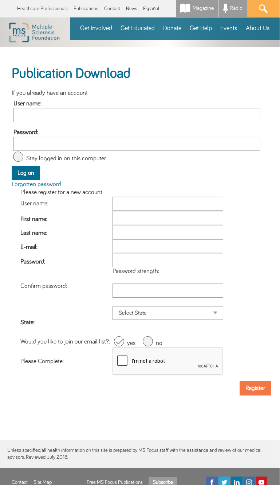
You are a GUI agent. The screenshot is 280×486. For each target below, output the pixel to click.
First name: (33, 219)
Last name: (33, 233)
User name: (27, 103)
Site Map (42, 482)
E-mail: (29, 247)
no (159, 343)
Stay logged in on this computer (66, 158)
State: (27, 322)
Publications (86, 8)
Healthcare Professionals (42, 8)
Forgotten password (36, 184)
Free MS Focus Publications (115, 482)
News (131, 8)
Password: (25, 132)
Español (151, 8)
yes (131, 343)
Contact (112, 8)
